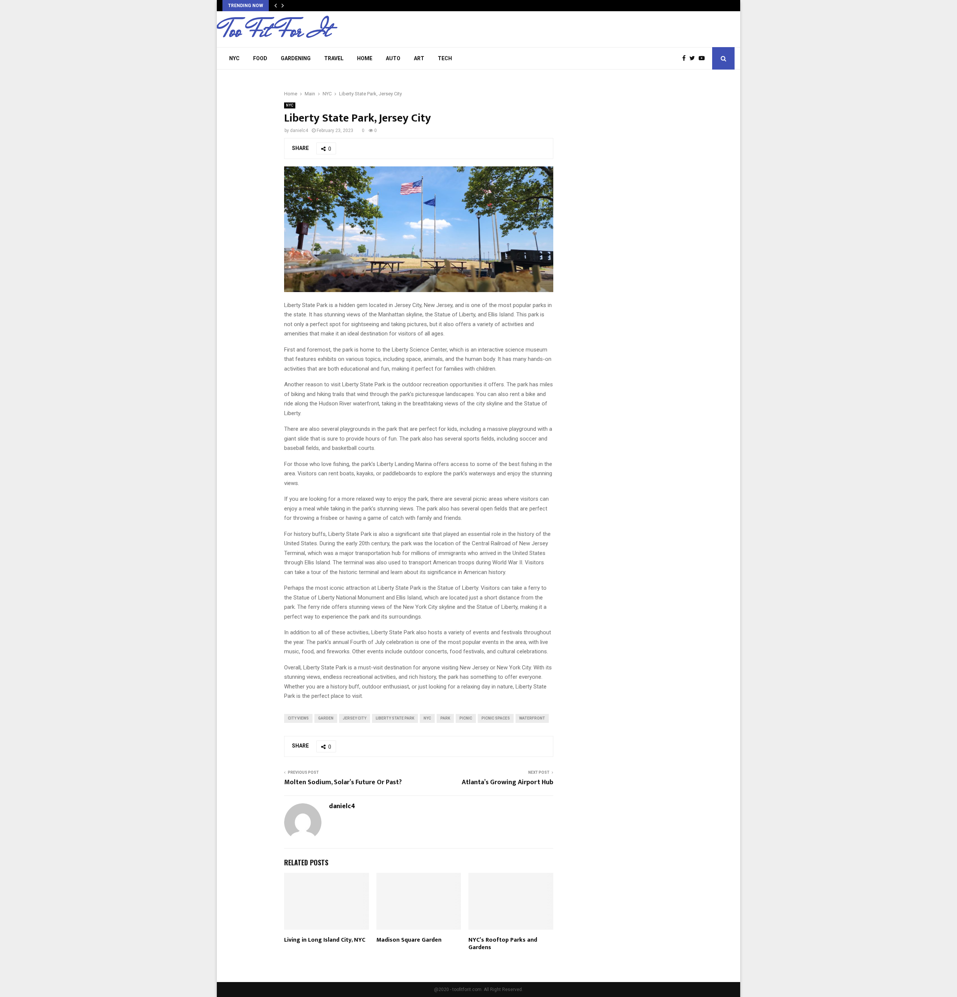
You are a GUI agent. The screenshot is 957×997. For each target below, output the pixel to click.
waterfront (532, 718)
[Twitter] (694, 58)
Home (364, 58)
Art (419, 58)
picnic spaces (495, 718)
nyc (427, 718)
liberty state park (395, 718)
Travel (334, 58)
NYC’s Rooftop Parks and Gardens (502, 944)
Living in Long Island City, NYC (324, 940)
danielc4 (299, 130)
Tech (445, 58)
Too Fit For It (276, 30)
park (445, 718)
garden (325, 718)
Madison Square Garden (408, 940)
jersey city (354, 718)
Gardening (296, 58)
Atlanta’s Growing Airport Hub (507, 782)
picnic (465, 718)
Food (260, 58)
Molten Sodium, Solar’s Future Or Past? (343, 782)
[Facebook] (685, 58)
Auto (393, 58)
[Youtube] (703, 58)
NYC (234, 58)
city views (298, 718)
